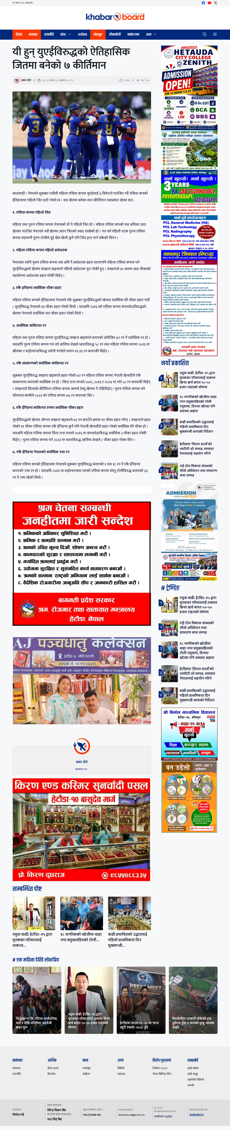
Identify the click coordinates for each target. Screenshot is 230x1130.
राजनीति (49, 34)
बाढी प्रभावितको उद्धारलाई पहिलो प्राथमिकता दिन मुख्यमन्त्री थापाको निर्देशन (197, 426)
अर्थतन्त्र (82, 34)
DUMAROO (197, 1114)
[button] (204, 35)
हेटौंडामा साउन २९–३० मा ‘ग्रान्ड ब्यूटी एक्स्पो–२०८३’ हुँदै (139, 1025)
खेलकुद (98, 34)
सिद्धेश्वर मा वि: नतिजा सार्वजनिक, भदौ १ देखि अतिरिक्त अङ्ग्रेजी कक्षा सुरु (37, 1023)
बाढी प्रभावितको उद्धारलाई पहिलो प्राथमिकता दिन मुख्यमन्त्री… (127, 940)
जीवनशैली (115, 34)
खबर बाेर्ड (26, 80)
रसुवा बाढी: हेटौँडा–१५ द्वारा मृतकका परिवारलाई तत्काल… (32, 940)
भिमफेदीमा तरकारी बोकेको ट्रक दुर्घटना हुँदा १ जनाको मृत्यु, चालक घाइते (193, 1023)
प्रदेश (63, 34)
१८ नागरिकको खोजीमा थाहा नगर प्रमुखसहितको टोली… (81, 937)
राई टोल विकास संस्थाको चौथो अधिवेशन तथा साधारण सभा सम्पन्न (198, 470)
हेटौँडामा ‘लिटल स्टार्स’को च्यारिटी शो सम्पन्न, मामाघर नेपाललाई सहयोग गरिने (197, 449)
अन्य (148, 34)
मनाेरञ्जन (133, 34)
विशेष (19, 34)
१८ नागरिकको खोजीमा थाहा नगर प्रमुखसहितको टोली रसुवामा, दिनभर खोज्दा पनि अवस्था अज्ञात (198, 404)
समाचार (33, 34)
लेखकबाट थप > (81, 769)
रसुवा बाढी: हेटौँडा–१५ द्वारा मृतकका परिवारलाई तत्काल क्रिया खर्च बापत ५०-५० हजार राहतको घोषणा (197, 380)
